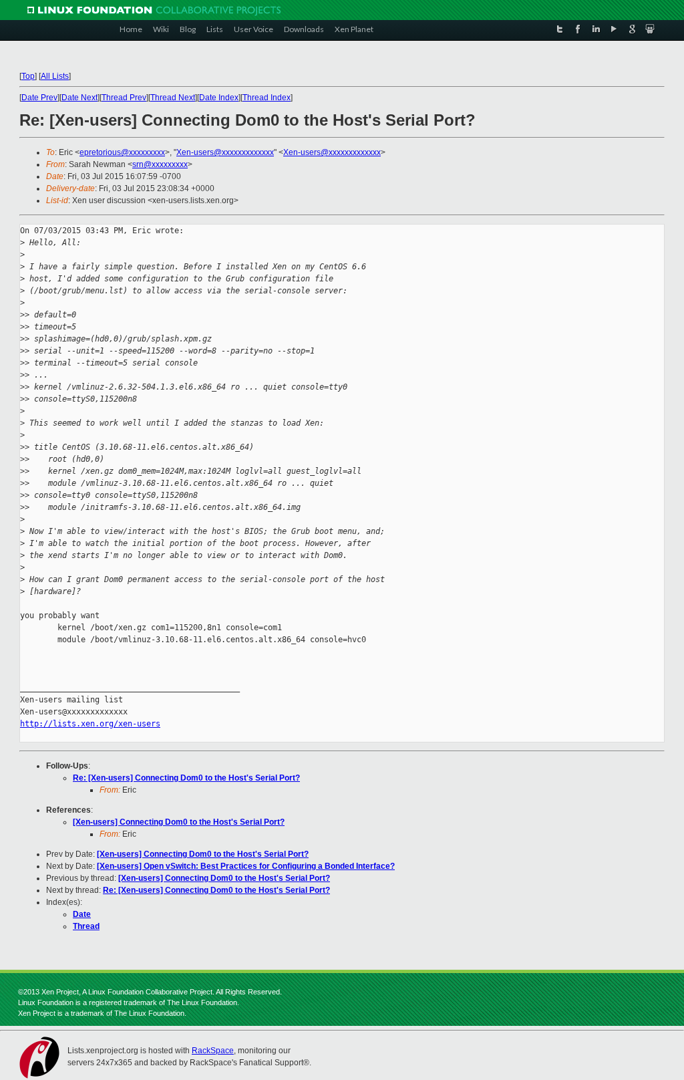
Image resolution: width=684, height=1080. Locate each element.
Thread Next (172, 97)
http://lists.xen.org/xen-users (90, 723)
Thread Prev (124, 97)
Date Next (79, 97)
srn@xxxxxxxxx (160, 164)
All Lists (55, 76)
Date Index (218, 97)
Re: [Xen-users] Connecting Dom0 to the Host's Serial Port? (186, 778)
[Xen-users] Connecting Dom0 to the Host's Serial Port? (179, 822)
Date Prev (39, 97)
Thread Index (266, 97)
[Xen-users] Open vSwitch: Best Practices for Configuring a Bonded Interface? (246, 866)
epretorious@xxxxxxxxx (122, 152)
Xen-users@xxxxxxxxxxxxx (225, 152)
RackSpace (213, 1050)
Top (28, 76)
